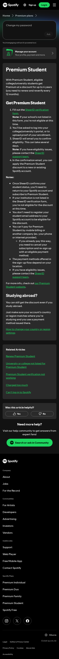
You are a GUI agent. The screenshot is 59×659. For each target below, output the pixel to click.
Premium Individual (14, 582)
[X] (17, 621)
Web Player (9, 554)
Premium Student (13, 603)
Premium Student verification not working (25, 376)
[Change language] (24, 5)
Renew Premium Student (20, 356)
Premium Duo (11, 589)
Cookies (20, 648)
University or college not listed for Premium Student (25, 365)
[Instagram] (6, 621)
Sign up (32, 4)
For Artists (9, 505)
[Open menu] (54, 5)
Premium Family (12, 596)
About (6, 477)
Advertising (9, 519)
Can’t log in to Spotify (18, 392)
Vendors (7, 532)
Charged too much (17, 385)
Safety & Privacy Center (19, 642)
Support (7, 547)
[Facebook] (27, 621)
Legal (5, 642)
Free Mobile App (12, 561)
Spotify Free (10, 610)
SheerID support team (28, 154)
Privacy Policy (8, 648)
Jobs (5, 483)
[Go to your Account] (51, 53)
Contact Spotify (12, 568)
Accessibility (8, 654)
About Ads (30, 648)
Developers (9, 512)
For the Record (11, 490)
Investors (8, 526)
